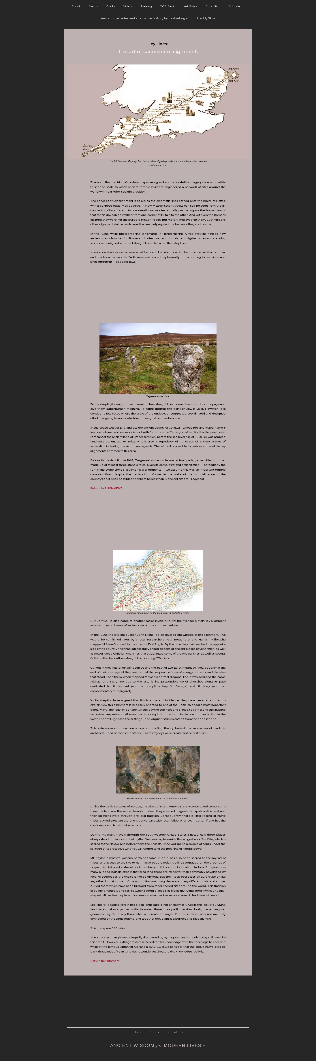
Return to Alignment (104, 961)
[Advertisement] (191, 303)
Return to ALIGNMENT (106, 488)
